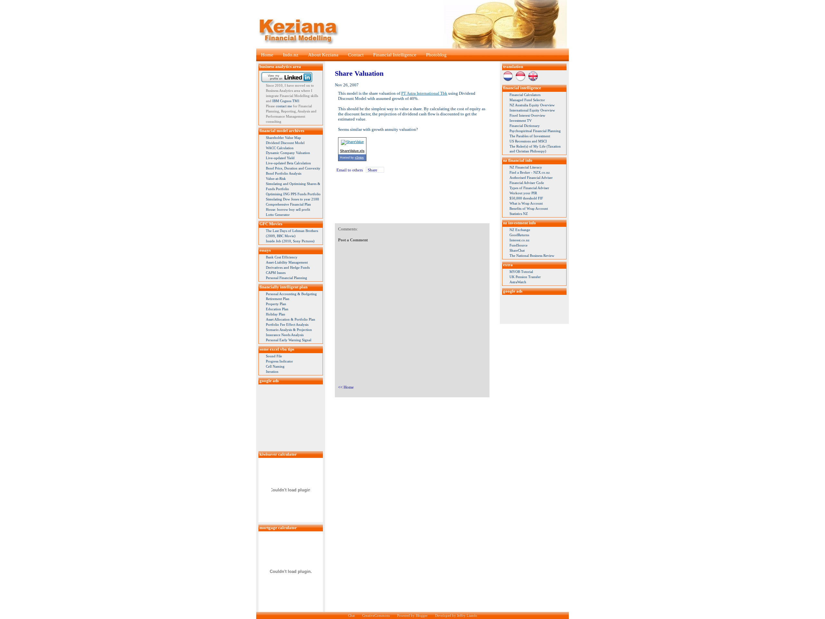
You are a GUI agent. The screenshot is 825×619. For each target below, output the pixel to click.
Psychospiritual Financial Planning (535, 131)
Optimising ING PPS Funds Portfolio (293, 194)
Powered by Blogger (412, 615)
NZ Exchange (520, 230)
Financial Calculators (525, 95)
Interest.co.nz (519, 240)
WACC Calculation (280, 148)
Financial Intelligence (394, 54)
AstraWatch (518, 282)
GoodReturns (519, 235)
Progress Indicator (279, 361)
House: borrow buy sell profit (288, 209)
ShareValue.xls (352, 151)
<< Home (346, 387)
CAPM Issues (276, 273)
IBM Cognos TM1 (286, 101)
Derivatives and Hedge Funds (288, 267)
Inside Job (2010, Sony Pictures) (290, 241)
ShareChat (517, 250)
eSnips (359, 157)
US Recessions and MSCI (528, 141)
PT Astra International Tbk (424, 93)
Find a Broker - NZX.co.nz (530, 172)
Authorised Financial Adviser (531, 177)
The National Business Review (532, 255)
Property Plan (276, 304)
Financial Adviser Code (527, 183)
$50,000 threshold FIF (526, 198)
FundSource (519, 245)
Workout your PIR (523, 193)
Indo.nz (290, 54)
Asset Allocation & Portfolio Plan (290, 319)
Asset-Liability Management (287, 262)
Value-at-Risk (276, 178)
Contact (356, 54)
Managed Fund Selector (527, 100)
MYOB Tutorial (521, 272)
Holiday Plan (275, 314)
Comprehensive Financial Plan (288, 204)
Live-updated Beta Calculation (288, 163)
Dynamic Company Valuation (288, 153)
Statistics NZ (519, 214)
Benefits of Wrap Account (529, 208)
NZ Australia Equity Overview (532, 105)
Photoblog (436, 54)
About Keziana (323, 54)
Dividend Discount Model (285, 143)
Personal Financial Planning (286, 278)
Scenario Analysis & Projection (289, 330)
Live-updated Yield (280, 158)
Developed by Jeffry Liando (456, 615)
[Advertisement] (290, 416)
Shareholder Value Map (283, 138)
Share (372, 170)
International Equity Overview (532, 110)
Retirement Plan (277, 299)
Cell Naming (275, 366)
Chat (351, 615)
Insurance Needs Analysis (285, 335)
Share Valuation (359, 73)
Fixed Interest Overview (527, 115)
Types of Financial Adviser (529, 188)
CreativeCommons (376, 615)
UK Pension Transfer (525, 277)
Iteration (272, 371)
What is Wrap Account (526, 203)
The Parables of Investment (530, 136)
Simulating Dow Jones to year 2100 (292, 199)
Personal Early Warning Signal (288, 340)
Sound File (274, 356)
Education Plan (277, 309)
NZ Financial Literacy (526, 167)
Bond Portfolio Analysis (283, 173)
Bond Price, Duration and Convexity (293, 168)
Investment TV (521, 120)
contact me (284, 106)
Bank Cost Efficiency (281, 257)
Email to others (349, 170)
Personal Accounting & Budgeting (291, 294)
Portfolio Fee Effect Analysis (287, 324)
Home (267, 54)
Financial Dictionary (525, 126)
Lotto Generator (278, 215)
